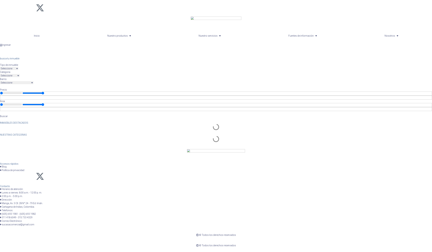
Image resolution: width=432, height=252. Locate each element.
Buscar (4, 116)
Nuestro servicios (208, 35)
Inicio (37, 35)
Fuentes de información (301, 35)
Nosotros (390, 35)
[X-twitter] (40, 8)
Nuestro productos (117, 35)
